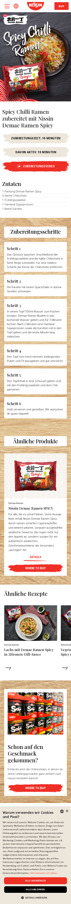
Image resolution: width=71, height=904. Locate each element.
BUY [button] (61, 6)
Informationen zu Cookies (43, 873)
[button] (16, 6)
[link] (35, 6)
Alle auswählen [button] (35, 880)
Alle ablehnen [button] (35, 889)
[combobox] (62, 811)
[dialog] (35, 855)
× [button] (67, 811)
